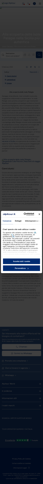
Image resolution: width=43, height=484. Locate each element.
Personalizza (20, 268)
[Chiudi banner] (39, 214)
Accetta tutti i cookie (21, 261)
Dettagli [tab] (18, 221)
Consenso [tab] (7, 221)
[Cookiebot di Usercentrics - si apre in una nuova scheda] (25, 214)
